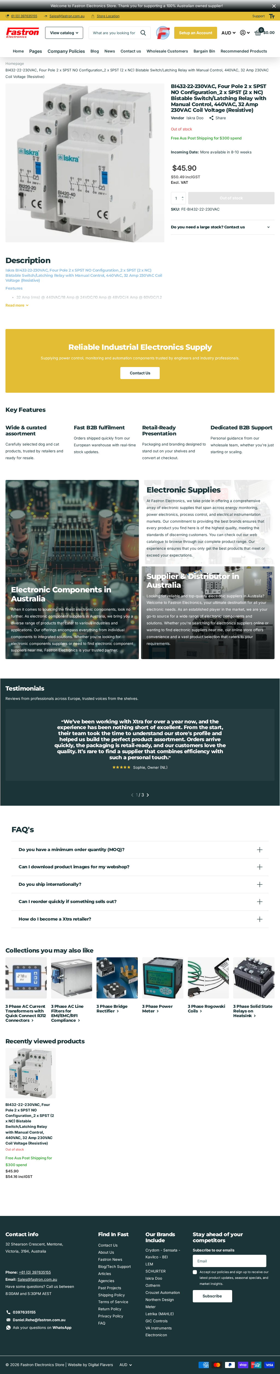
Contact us (131, 51)
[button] (183, 193)
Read (14, 305)
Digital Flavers (100, 1365)
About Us (106, 1252)
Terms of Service (113, 1302)
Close (274, 6)
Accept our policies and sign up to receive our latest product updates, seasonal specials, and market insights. (234, 1278)
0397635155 (24, 1312)
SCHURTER (155, 1271)
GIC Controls (156, 1321)
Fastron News (110, 1259)
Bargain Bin (204, 51)
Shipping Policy (111, 1295)
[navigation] (132, 795)
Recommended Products (244, 51)
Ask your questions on (42, 1327)
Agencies (106, 1281)
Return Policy (109, 1309)
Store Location (108, 16)
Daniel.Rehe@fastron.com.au (39, 1320)
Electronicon (156, 1335)
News (109, 51)
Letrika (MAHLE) (159, 1314)
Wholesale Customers (167, 51)
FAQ (101, 1323)
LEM (149, 1264)
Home (18, 51)
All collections (35, 51)
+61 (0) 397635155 (35, 1272)
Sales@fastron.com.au (66, 16)
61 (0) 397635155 (24, 16)
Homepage (14, 63)
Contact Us (140, 373)
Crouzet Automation (162, 1292)
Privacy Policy (110, 1316)
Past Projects (109, 1288)
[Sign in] (245, 33)
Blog (95, 51)
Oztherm (152, 1285)
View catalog (62, 32)
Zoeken (143, 33)
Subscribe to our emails (214, 1250)
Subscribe (213, 1296)
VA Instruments (158, 1328)
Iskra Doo (153, 1278)
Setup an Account (195, 32)
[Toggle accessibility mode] (272, 16)
